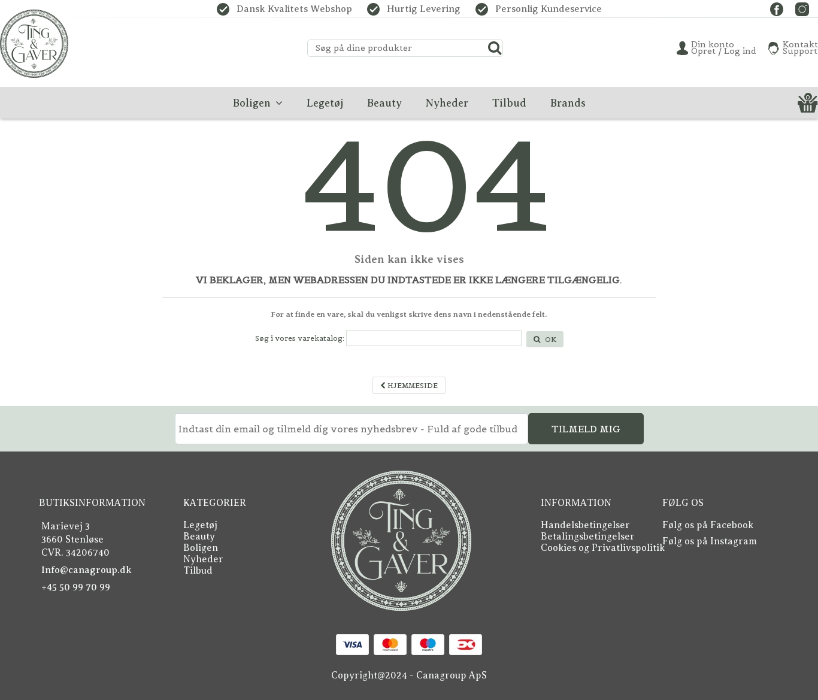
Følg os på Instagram (709, 541)
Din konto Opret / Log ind (723, 47)
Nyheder (203, 559)
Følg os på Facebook (707, 525)
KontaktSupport (800, 47)
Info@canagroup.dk (86, 570)
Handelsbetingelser (585, 525)
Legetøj (200, 525)
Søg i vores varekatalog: (299, 338)
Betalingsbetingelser (588, 536)
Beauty (199, 536)
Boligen (200, 548)
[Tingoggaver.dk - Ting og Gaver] (34, 44)
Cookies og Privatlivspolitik (603, 548)
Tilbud (198, 570)
